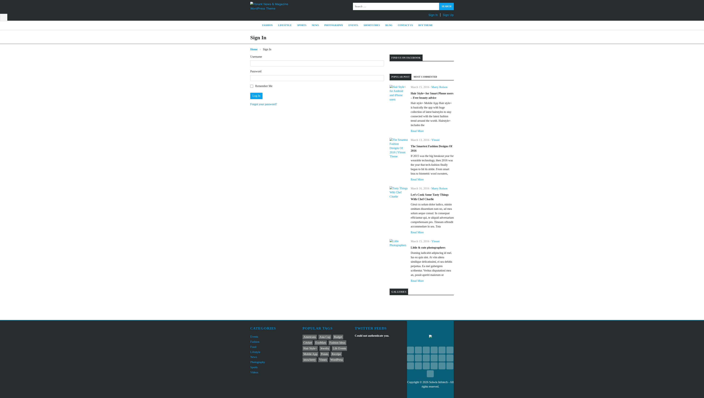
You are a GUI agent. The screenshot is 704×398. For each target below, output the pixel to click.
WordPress (336, 359)
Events (353, 25)
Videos (254, 372)
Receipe (336, 354)
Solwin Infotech (438, 382)
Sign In (433, 15)
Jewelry (324, 348)
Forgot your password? (263, 104)
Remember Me (263, 86)
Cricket (307, 342)
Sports (301, 25)
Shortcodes (372, 25)
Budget (338, 337)
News (315, 25)
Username (256, 56)
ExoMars (320, 342)
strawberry (309, 359)
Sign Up (448, 15)
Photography (333, 25)
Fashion (267, 25)
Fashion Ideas (337, 342)
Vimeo (323, 359)
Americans (309, 337)
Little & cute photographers (428, 247)
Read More (417, 131)
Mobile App (310, 354)
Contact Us (405, 25)
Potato (324, 354)
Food (253, 346)
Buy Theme (425, 25)
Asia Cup (324, 337)
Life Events (339, 348)
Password (255, 71)
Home (254, 49)
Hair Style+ (310, 348)
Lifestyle (285, 25)
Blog (388, 25)
